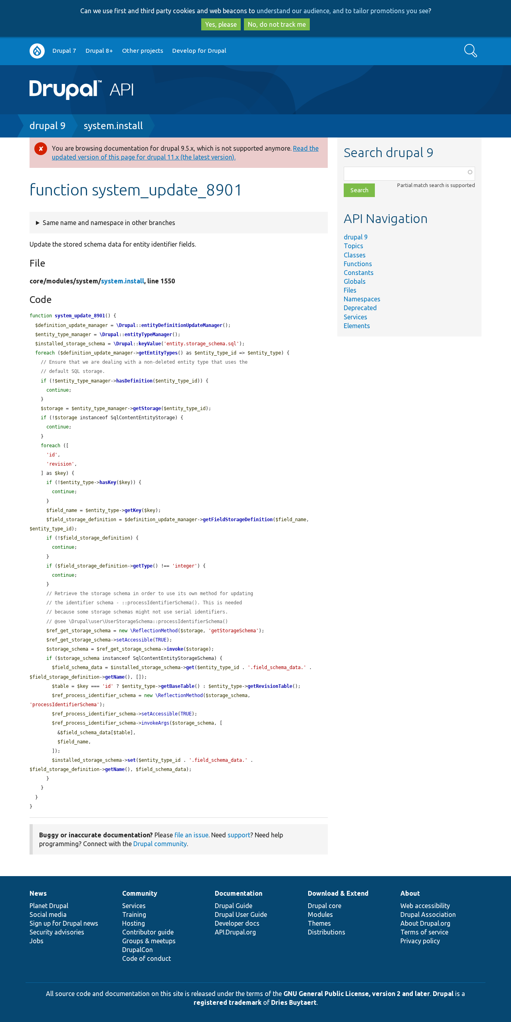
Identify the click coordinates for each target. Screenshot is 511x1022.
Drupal (443, 993)
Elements (357, 325)
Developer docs (237, 923)
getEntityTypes (158, 353)
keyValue (150, 344)
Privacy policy (420, 940)
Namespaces (362, 299)
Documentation (238, 893)
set (131, 760)
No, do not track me (277, 24)
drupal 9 (48, 125)
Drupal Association (428, 914)
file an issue (191, 835)
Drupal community (160, 843)
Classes (355, 255)
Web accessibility (425, 905)
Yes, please (221, 24)
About (410, 893)
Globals (355, 281)
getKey (133, 510)
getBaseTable (177, 686)
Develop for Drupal (199, 50)
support (239, 835)
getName (115, 677)
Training (134, 914)
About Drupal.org (425, 923)
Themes (319, 923)
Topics (353, 245)
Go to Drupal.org (37, 51)
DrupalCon (137, 949)
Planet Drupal (49, 905)
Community (139, 893)
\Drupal (126, 325)
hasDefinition (134, 381)
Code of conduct (146, 958)
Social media (48, 914)
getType (143, 566)
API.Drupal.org (235, 932)
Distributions (326, 932)
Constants (359, 272)
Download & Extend (338, 893)
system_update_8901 (80, 316)
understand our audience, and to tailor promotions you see (342, 10)
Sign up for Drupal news (64, 923)
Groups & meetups (149, 940)
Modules (320, 914)
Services (355, 317)
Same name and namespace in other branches (109, 222)
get (190, 667)
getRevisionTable (270, 686)
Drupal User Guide (241, 914)
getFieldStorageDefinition (238, 519)
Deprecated (360, 307)
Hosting (133, 923)
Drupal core (324, 905)
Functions (358, 263)
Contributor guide (148, 932)
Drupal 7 (64, 50)
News (38, 893)
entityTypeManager (148, 334)
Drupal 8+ (99, 50)
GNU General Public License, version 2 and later (356, 993)
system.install (113, 125)
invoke (174, 649)
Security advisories (57, 932)
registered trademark (227, 1002)
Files (350, 290)
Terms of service (424, 932)
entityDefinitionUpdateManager (181, 325)
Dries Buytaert (294, 1002)
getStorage (147, 408)
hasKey (107, 482)
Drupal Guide (233, 905)
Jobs (37, 940)
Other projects (142, 50)
